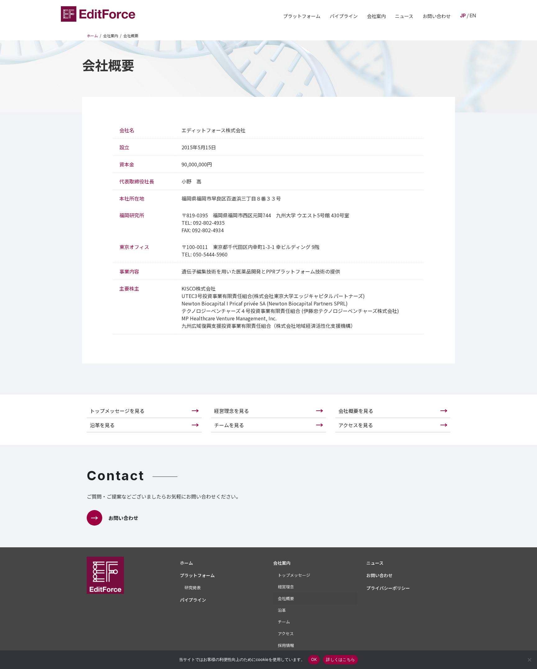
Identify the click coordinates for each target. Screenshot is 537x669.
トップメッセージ (294, 575)
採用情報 (286, 645)
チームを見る (229, 425)
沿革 (282, 610)
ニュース (404, 16)
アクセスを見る (355, 425)
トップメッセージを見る (117, 410)
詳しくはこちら (340, 659)
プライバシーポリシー (388, 588)
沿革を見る (102, 425)
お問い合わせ (437, 16)
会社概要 (286, 598)
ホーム (186, 563)
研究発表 (193, 587)
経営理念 (286, 587)
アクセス (286, 633)
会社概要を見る (355, 410)
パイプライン (344, 16)
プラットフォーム (301, 16)
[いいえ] (529, 660)
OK (314, 659)
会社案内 (376, 16)
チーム (284, 622)
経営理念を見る (231, 410)
